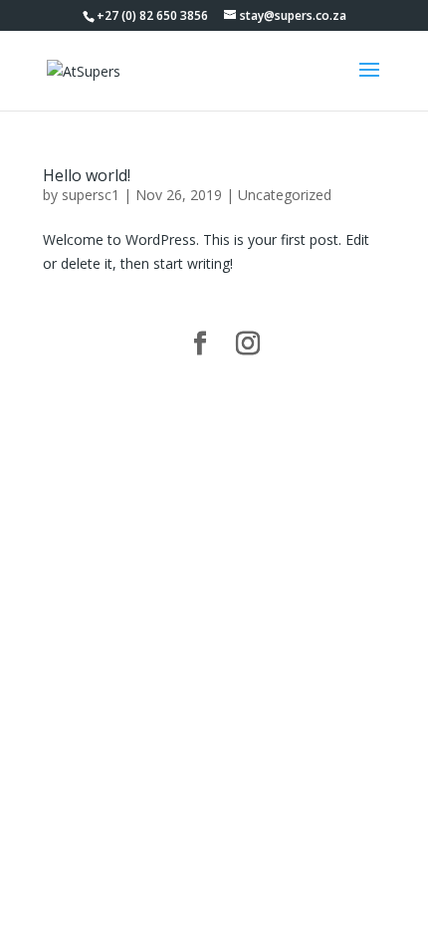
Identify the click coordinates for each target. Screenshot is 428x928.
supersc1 (90, 194)
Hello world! (86, 175)
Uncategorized (284, 194)
